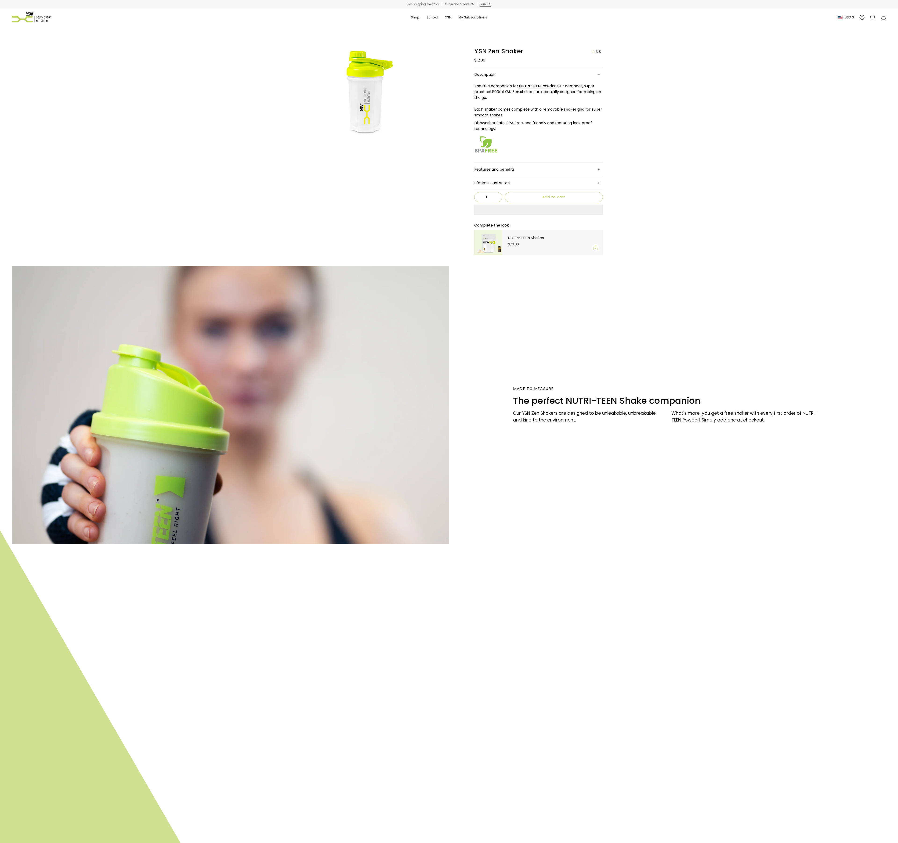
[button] (415, 17)
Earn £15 (485, 4)
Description (485, 74)
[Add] (595, 248)
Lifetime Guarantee (492, 183)
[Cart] (883, 17)
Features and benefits (494, 169)
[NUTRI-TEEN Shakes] (488, 242)
